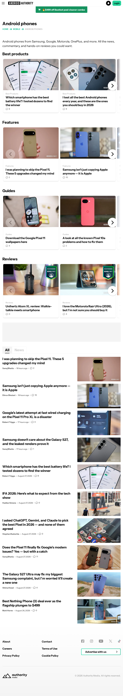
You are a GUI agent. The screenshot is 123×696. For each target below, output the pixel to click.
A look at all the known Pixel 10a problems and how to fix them (88, 222)
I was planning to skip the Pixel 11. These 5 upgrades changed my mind (31, 154)
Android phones (33, 29)
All (7, 350)
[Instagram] (91, 641)
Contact (47, 641)
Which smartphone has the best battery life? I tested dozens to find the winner (31, 86)
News (19, 350)
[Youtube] (101, 641)
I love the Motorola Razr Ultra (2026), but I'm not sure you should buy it (88, 291)
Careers (7, 648)
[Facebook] (82, 641)
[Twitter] (110, 641)
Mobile (16, 29)
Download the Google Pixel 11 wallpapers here (31, 222)
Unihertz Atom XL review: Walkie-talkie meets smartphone (31, 291)
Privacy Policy (11, 655)
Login (117, 3)
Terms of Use (49, 648)
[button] (61, 3)
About (6, 641)
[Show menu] (3, 3)
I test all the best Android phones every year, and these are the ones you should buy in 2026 (88, 86)
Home (5, 29)
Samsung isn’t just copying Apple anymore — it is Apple (88, 154)
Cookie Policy (50, 655)
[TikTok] (119, 641)
